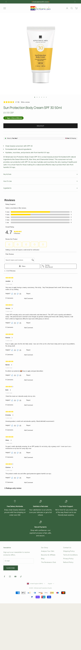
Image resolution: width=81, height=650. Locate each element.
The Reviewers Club (48, 562)
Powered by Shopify (46, 588)
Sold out (40, 126)
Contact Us (67, 548)
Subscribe (10, 568)
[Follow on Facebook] (4, 576)
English (50, 583)
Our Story (44, 548)
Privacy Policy (68, 559)
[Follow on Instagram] (10, 576)
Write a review (25, 102)
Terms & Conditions (70, 555)
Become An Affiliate (48, 555)
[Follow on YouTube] (15, 576)
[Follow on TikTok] (21, 576)
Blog (42, 559)
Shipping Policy (69, 551)
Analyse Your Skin (47, 551)
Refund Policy (68, 562)
